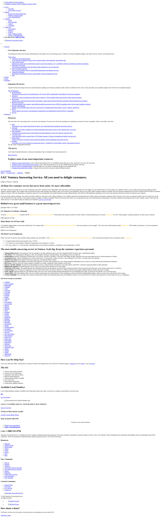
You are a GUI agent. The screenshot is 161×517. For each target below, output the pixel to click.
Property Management (45, 106)
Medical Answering (51, 103)
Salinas (6, 325)
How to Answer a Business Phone (22, 166)
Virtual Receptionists (35, 73)
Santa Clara (7, 337)
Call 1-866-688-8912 (14, 17)
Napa (6, 310)
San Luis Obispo (9, 334)
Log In (6, 7)
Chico (6, 289)
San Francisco (8, 330)
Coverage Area (44, 135)
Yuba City (7, 356)
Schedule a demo (6, 515)
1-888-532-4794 (20, 37)
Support (6, 12)
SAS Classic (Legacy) (14, 10)
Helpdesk (7, 444)
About (10, 20)
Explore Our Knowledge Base (17, 14)
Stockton (7, 344)
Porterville (7, 317)
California (20, 173)
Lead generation (9, 476)
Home (2, 173)
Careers (10, 24)
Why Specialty (12, 22)
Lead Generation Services (35, 69)
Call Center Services (50, 62)
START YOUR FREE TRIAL (10, 415)
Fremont (6, 295)
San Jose (7, 332)
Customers (11, 25)
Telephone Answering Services (39, 59)
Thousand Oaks (9, 347)
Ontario (6, 314)
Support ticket (8, 485)
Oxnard (6, 315)
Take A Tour (12, 57)
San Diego (7, 329)
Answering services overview (13, 468)
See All (14, 112)
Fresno (6, 297)
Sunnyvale (7, 345)
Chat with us (12, 29)
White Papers (40, 138)
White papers (8, 447)
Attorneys (47, 96)
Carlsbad (7, 287)
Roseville (7, 322)
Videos (6, 449)
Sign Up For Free (6, 408)
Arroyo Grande (9, 284)
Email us (10, 30)
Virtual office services (10, 474)
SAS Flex (11, 9)
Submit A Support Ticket (15, 15)
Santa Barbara (8, 335)
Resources (7, 114)
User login (7, 486)
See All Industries (13, 91)
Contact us (72, 363)
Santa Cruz (7, 339)
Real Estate (50, 100)
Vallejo (6, 349)
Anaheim (7, 282)
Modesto (7, 309)
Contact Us (7, 27)
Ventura (6, 350)
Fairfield (6, 294)
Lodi (5, 300)
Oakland (7, 312)
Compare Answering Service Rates (22, 168)
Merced (6, 307)
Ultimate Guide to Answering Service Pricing (25, 164)
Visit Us (10, 32)
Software (44, 128)
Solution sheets (8, 445)
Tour (13, 75)
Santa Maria (8, 340)
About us (7, 466)
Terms (6, 450)
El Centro (7, 292)
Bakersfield (7, 285)
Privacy (6, 452)
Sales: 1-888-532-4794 (15, 34)
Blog (42, 125)
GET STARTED (6, 171)
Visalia (6, 352)
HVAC (43, 110)
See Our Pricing (5, 397)
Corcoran (7, 290)
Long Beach (8, 302)
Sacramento (7, 324)
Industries (7, 80)
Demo (6, 79)
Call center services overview (13, 469)
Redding (7, 319)
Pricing (6, 77)
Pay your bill (8, 488)
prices (82, 363)
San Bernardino (9, 327)
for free (92, 363)
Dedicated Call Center (35, 66)
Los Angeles (8, 304)
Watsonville (7, 354)
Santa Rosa (7, 342)
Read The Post (12, 155)
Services (6, 46)
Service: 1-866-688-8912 (15, 35)
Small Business (46, 93)
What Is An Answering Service (21, 163)
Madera (6, 305)
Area (5, 454)
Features (46, 142)
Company (7, 19)
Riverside (7, 320)
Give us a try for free (45, 199)
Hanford (6, 299)
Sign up (6, 463)
